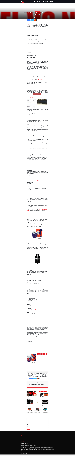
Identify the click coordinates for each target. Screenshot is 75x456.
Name (27, 424)
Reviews (35, 11)
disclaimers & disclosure (42, 448)
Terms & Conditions (23, 441)
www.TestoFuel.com (40, 79)
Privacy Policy (22, 440)
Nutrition (40, 1)
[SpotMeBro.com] (22, 2)
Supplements (46, 1)
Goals (34, 1)
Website (38, 426)
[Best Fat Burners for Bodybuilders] (45, 402)
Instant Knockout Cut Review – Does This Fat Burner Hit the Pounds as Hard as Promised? (37, 412)
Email (27, 426)
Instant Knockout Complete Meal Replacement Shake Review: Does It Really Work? (30, 405)
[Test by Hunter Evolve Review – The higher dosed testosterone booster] (30, 409)
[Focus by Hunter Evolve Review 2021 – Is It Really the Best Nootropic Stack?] (45, 409)
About (21, 435)
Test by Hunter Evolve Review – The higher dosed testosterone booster (30, 412)
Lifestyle (43, 1)
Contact (21, 436)
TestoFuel (28, 24)
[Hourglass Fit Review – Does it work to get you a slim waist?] (37, 402)
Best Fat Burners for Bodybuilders (45, 404)
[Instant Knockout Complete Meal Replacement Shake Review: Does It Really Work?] (30, 402)
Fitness (37, 1)
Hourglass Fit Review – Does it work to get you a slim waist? (37, 405)
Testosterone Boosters (38, 11)
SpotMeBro (28, 453)
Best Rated (51, 1)
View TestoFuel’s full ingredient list (37, 180)
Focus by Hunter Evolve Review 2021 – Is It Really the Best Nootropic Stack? (45, 412)
